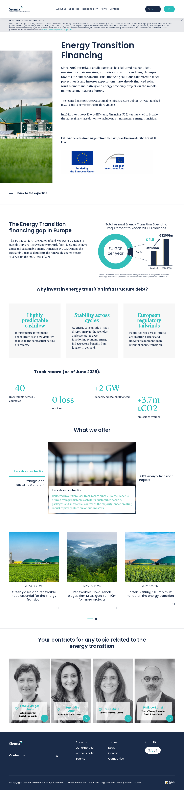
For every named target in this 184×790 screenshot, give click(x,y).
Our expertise (85, 748)
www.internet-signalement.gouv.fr (56, 30)
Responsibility (90, 9)
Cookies (137, 783)
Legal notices (108, 783)
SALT (153, 9)
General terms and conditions (83, 783)
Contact (114, 9)
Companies (116, 759)
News (104, 9)
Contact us (17, 755)
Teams (80, 759)
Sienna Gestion (19, 9)
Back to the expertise (32, 193)
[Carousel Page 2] (96, 619)
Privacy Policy (124, 783)
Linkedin (146, 742)
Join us (112, 742)
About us (82, 742)
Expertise (74, 9)
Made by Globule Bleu (170, 782)
